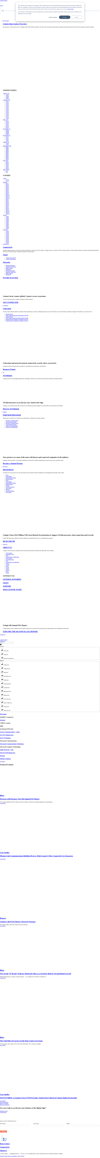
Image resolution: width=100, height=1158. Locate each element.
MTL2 (7, 185)
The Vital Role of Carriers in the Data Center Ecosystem (21, 1041)
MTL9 (7, 194)
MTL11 (7, 196)
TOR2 (7, 217)
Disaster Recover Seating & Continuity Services (17, 319)
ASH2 (7, 96)
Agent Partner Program (11, 422)
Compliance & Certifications (12, 557)
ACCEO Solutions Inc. (7, 735)
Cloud (5, 255)
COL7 (7, 108)
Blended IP (8, 269)
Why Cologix (9, 553)
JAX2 (7, 138)
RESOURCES (8, 470)
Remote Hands (9, 314)
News (7, 566)
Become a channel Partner (13, 463)
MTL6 (7, 190)
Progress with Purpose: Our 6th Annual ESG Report (19, 799)
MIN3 (7, 150)
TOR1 (7, 216)
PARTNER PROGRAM (12, 415)
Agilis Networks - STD (6, 750)
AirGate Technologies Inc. (7, 753)
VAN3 (7, 233)
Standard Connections (11, 266)
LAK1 (7, 143)
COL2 (7, 102)
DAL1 (7, 121)
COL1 (7, 101)
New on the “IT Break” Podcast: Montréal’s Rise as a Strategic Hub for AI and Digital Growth (35, 974)
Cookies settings (53, 17)
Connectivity (8, 247)
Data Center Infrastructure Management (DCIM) (17, 315)
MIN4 (7, 151)
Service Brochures (10, 487)
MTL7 (7, 191)
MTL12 (8, 198)
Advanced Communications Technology (12, 744)
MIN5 (7, 152)
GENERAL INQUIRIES (12, 579)
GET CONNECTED (10, 302)
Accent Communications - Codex (10, 732)
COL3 (7, 104)
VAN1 (7, 231)
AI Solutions (7, 375)
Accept (64, 17)
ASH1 (7, 94)
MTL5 (7, 189)
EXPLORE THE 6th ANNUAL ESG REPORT (20, 631)
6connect (2, 720)
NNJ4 (7, 164)
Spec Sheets (8, 488)
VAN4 (7, 235)
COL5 (7, 106)
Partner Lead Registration (12, 426)
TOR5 (7, 221)
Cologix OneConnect (11, 257)
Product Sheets (9, 479)
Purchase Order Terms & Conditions (8, 1156)
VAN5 (7, 236)
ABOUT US (7, 547)
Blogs (7, 475)
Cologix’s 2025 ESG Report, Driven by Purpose (18, 922)
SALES (5, 583)
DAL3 (7, 123)
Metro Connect (9, 268)
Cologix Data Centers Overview (15, 24)
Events (7, 567)
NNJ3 (7, 163)
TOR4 (7, 220)
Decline (76, 17)
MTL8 (7, 192)
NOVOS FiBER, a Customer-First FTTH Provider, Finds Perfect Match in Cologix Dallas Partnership (38, 1098)
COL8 (7, 109)
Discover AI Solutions (11, 409)
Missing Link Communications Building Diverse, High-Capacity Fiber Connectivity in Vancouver (36, 856)
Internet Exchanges (10, 265)
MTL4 (7, 187)
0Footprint (3, 714)
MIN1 (7, 147)
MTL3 (7, 186)
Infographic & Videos (11, 477)
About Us (3, 1151)
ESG (7, 555)
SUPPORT (7, 586)
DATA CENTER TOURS (12, 590)
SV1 (7, 171)
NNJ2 (7, 161)
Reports (7, 485)
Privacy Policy (70, 9)
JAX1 (7, 136)
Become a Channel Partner (12, 420)
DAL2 (7, 122)
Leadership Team (10, 554)
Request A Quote (9, 369)
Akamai (2, 756)
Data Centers (5, 1144)
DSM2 (7, 131)
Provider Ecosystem (10, 278)
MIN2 (7, 148)
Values (7, 563)
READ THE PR (9, 541)
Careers (7, 565)
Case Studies (9, 476)
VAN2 (7, 232)
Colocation (7, 309)
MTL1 (7, 183)
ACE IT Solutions (5, 738)
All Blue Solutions (5, 759)
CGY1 (7, 179)
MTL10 (8, 195)
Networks (6, 262)
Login (1, 5)
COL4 (7, 105)
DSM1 (7, 130)
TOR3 (7, 219)
